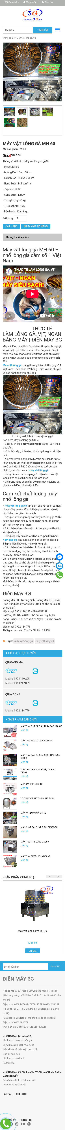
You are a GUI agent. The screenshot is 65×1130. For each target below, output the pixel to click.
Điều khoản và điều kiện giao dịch (20, 1049)
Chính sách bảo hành (13, 1058)
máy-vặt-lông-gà (23, 641)
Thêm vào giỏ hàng (35, 226)
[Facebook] (59, 557)
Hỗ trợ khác (8, 1063)
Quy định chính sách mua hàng (18, 1045)
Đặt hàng (11, 226)
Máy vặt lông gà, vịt (26, 38)
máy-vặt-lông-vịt (45, 641)
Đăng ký (48, 2)
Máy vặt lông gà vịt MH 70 (32, 930)
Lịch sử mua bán (11, 1054)
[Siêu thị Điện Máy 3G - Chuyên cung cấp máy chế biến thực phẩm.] (32, 15)
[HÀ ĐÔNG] (35, 702)
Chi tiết (32, 950)
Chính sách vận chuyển (14, 1084)
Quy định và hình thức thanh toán (19, 1080)
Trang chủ (8, 38)
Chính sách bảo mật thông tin (18, 1040)
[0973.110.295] (59, 575)
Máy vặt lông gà (12, 365)
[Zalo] (59, 566)
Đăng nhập (30, 2)
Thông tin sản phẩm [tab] (17, 237)
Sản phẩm (13, 2)
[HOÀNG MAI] (35, 670)
